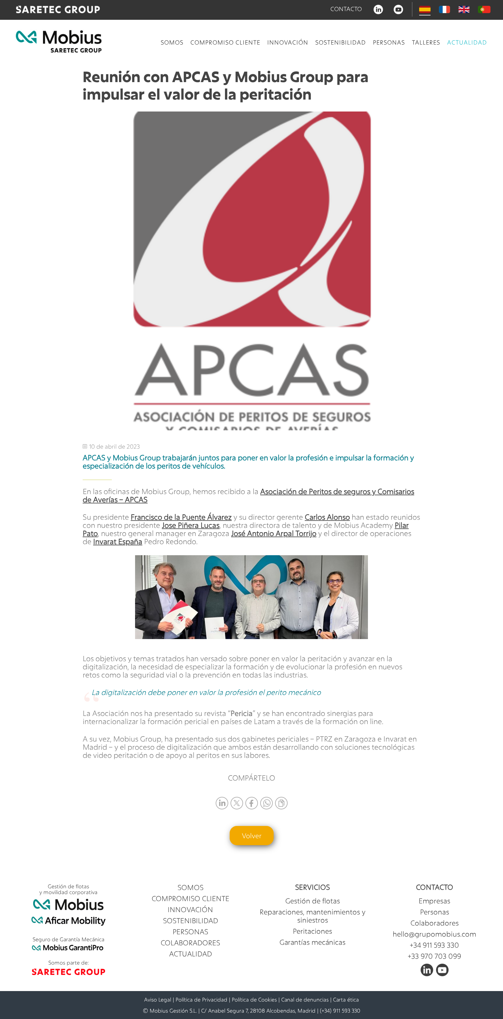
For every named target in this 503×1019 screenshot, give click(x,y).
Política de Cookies (254, 999)
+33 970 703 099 (434, 956)
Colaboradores (434, 923)
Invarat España (117, 541)
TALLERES (426, 42)
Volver (251, 835)
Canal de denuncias (305, 999)
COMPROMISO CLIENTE (225, 42)
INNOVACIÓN (287, 42)
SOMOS (172, 42)
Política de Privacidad (201, 999)
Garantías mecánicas (312, 942)
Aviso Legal (157, 999)
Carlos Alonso (327, 517)
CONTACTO (346, 9)
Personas (434, 912)
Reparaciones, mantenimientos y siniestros (312, 916)
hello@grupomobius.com (434, 934)
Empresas (434, 901)
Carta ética (346, 999)
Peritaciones (312, 931)
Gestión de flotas (312, 901)
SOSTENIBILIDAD (340, 42)
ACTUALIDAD (467, 42)
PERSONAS (389, 42)
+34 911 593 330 (434, 945)
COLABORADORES (190, 943)
